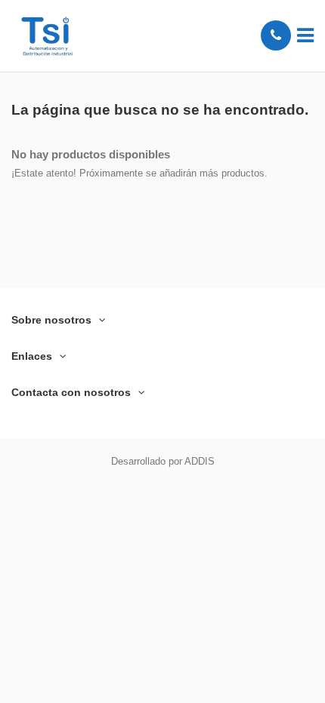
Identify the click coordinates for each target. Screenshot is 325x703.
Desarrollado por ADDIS (163, 461)
